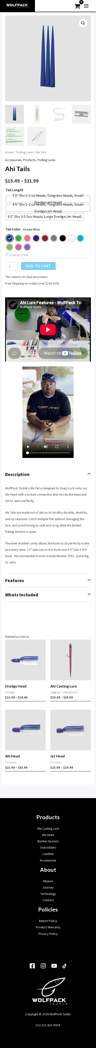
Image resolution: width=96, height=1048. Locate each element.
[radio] (48, 198)
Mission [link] (48, 881)
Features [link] (14, 580)
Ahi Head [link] (48, 834)
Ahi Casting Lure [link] (48, 828)
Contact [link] (48, 900)
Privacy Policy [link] (48, 933)
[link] (17, 5)
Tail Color (13, 229)
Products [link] (29, 160)
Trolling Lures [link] (25, 152)
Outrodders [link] (48, 847)
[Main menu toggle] (86, 6)
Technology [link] (48, 893)
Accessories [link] (13, 160)
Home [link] (9, 152)
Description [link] (17, 474)
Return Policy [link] (48, 920)
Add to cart (38, 266)
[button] (83, 23)
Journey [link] (48, 887)
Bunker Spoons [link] (48, 841)
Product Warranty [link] (48, 927)
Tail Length (14, 190)
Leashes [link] (48, 853)
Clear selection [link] (18, 255)
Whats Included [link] (21, 595)
